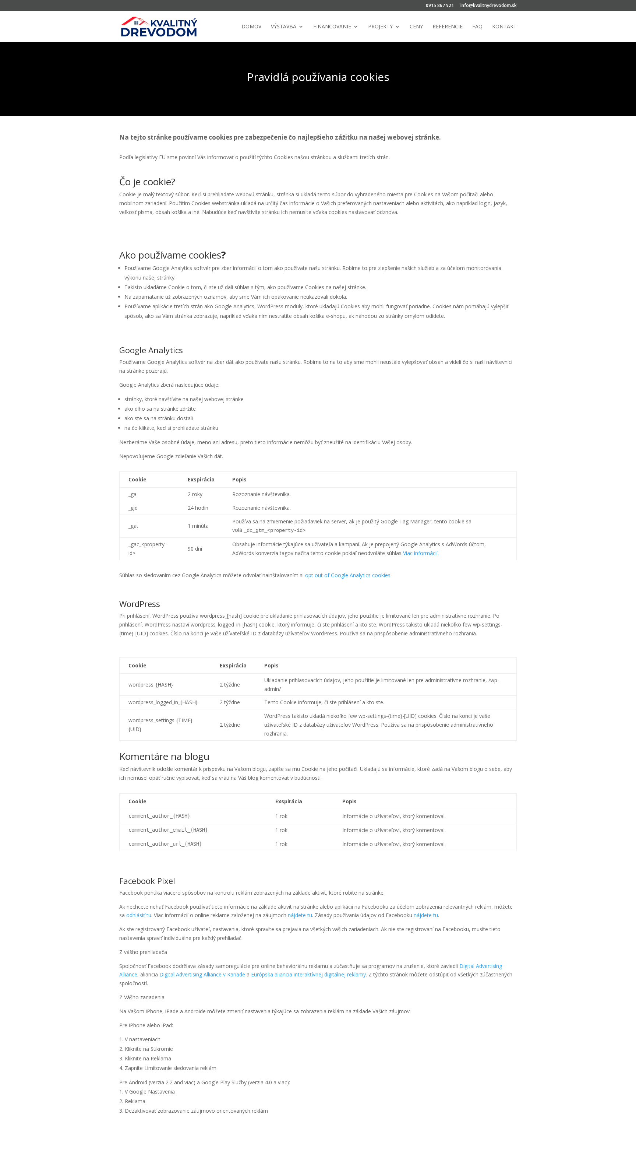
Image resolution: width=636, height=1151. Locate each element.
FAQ (477, 27)
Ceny (416, 27)
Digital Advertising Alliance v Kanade (202, 974)
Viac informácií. (421, 553)
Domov (251, 27)
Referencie (447, 27)
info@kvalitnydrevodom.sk (488, 5)
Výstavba (283, 27)
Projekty (380, 27)
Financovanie (332, 27)
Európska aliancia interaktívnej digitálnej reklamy (308, 974)
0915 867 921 (440, 5)
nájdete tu (299, 915)
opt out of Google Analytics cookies (348, 575)
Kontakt (504, 27)
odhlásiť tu (138, 915)
